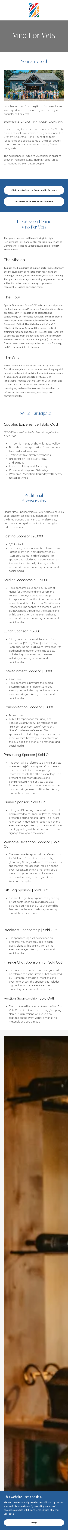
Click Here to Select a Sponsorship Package (34, 190)
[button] (8, 10)
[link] (34, 10)
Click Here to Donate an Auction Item (34, 201)
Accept (34, 1522)
